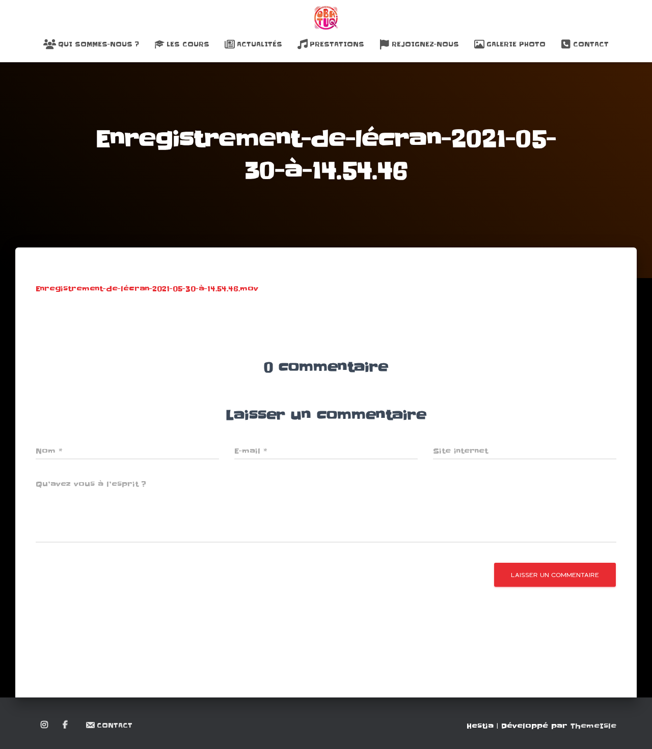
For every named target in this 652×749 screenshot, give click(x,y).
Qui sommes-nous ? (98, 44)
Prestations (337, 44)
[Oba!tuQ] (326, 18)
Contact (591, 44)
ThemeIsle (593, 726)
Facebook (66, 725)
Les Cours (188, 44)
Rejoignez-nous (425, 44)
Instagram (45, 725)
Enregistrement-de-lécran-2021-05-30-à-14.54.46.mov (147, 289)
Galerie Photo (516, 44)
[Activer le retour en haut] (632, 728)
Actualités (259, 44)
